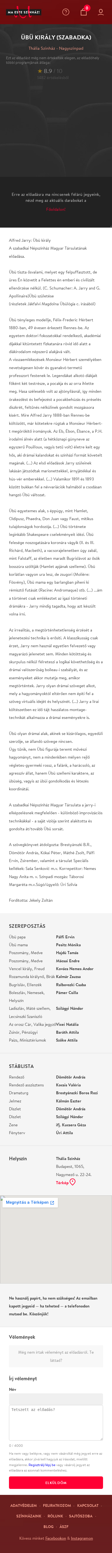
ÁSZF (64, 1526)
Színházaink (28, 1516)
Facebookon (55, 1538)
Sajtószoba (80, 1516)
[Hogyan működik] (67, 12)
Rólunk (55, 1516)
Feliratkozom (57, 1505)
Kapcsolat (87, 1505)
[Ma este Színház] (23, 12)
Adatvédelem (23, 1505)
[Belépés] (102, 12)
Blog (48, 1526)
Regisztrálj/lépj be (42, 1465)
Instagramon (82, 1538)
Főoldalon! (56, 209)
